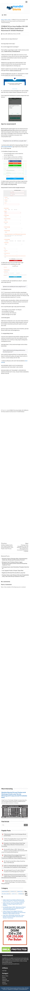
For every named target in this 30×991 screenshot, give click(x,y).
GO (25, 825)
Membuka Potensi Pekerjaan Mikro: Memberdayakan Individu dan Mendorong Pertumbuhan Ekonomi (14, 559)
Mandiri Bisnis (24, 989)
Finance (4, 977)
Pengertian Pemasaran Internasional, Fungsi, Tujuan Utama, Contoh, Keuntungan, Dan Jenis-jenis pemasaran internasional (14, 876)
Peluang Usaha (5, 980)
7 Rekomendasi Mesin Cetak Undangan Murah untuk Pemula (15, 835)
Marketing (4, 979)
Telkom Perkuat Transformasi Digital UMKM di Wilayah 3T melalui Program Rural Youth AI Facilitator (13, 904)
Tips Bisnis (4, 983)
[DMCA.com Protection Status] (14, 951)
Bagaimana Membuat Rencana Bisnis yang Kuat (13, 572)
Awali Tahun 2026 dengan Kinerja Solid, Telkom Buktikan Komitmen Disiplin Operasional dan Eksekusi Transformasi (13, 916)
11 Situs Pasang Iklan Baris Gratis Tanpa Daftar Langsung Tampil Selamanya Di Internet (15, 839)
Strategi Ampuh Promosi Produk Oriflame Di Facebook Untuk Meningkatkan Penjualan (14, 871)
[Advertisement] (15, 392)
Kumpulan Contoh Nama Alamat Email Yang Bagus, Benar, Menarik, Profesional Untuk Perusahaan (13, 845)
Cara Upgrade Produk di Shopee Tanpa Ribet (12, 570)
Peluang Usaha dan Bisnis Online (17, 988)
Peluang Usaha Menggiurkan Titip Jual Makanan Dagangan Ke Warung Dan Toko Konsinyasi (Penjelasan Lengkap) (22, 548)
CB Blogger (15, 989)
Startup (4, 982)
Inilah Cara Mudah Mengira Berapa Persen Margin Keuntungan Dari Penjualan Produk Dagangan (16, 866)
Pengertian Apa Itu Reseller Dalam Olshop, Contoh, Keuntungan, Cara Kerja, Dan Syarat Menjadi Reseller (13, 882)
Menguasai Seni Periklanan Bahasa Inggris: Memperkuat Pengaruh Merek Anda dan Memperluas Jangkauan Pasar (14, 563)
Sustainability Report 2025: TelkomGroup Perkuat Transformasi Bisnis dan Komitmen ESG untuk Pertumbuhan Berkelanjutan (14, 851)
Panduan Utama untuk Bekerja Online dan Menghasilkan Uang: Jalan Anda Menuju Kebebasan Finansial (15, 575)
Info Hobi (4, 970)
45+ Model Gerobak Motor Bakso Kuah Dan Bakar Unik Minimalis (14, 861)
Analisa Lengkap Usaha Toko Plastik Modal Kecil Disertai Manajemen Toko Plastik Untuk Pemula (7, 546)
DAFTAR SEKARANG (6, 146)
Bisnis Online (8, 19)
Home (2, 19)
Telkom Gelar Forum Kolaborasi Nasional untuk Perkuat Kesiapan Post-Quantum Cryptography (14, 900)
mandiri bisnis (16, 963)
